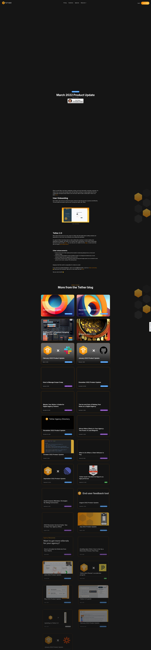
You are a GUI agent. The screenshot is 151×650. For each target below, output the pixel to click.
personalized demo (64, 244)
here (57, 194)
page (86, 242)
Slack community (93, 267)
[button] (84, 2)
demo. (66, 242)
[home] (7, 3)
